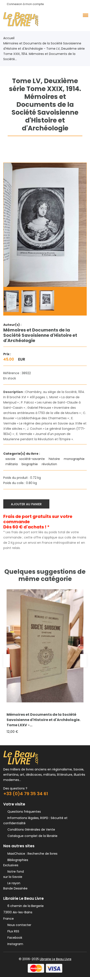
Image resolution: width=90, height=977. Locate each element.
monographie (74, 459)
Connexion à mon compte (25, 4)
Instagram (14, 944)
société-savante (32, 459)
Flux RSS (12, 931)
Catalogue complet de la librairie (31, 836)
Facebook (14, 937)
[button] (85, 15)
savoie (10, 459)
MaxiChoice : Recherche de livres (31, 853)
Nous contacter (18, 925)
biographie (30, 464)
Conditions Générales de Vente (30, 829)
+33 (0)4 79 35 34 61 (25, 794)
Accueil (8, 38)
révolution (50, 464)
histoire (55, 459)
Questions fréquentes (23, 811)
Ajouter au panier (26, 504)
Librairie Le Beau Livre (55, 959)
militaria (12, 464)
